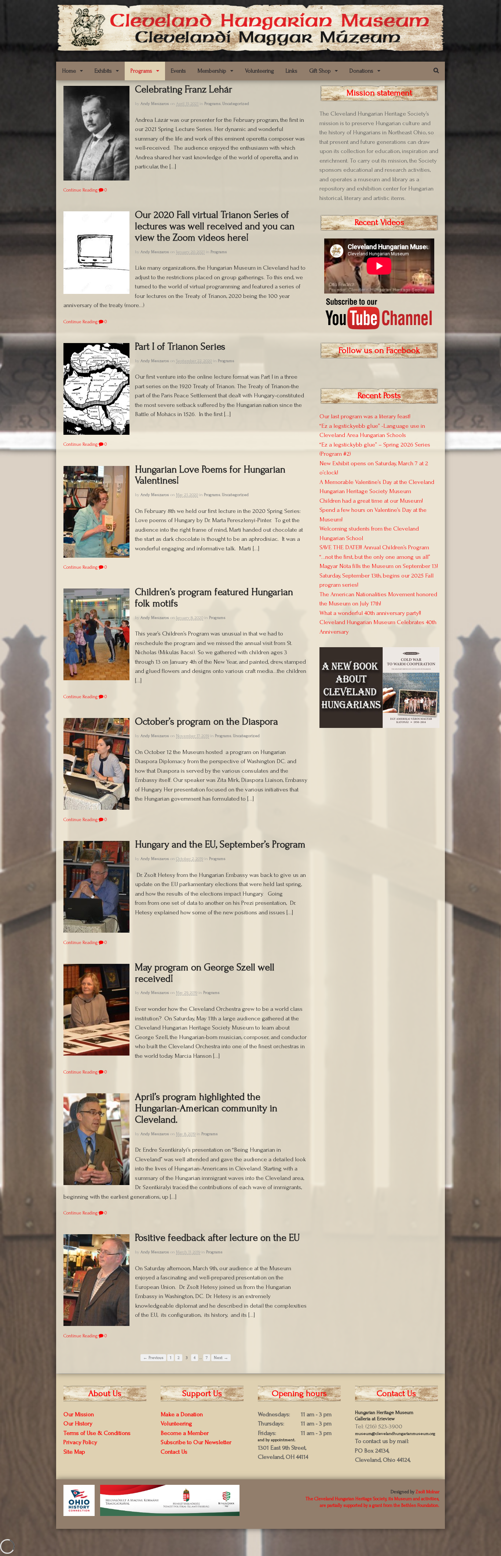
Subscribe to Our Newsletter (196, 1442)
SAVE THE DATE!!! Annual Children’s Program (374, 547)
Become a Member (185, 1432)
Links (291, 71)
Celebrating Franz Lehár (183, 89)
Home (69, 71)
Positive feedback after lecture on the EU (217, 1237)
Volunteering (259, 71)
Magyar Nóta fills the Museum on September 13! (378, 565)
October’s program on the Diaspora (206, 721)
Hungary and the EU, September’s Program (220, 844)
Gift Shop (320, 71)
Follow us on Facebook (379, 350)
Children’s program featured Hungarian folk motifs (214, 597)
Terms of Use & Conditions (97, 1432)
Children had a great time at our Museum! (371, 500)
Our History (77, 1423)
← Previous (153, 1357)
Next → (221, 1357)
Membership (212, 71)
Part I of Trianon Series (180, 346)
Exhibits (103, 71)
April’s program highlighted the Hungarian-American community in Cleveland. (206, 1108)
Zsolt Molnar (427, 1491)
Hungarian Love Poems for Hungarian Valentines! (210, 475)
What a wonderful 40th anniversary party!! (370, 612)
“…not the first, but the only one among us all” (374, 556)
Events (178, 71)
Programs (141, 71)
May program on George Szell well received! (204, 973)
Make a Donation (182, 1414)
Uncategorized (235, 103)
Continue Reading (80, 190)
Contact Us (174, 1451)
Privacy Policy (80, 1442)
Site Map (74, 1451)
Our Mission (78, 1414)
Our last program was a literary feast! (364, 416)
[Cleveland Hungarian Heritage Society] (250, 48)
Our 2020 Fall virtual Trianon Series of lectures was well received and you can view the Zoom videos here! (215, 226)
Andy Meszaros (154, 103)
